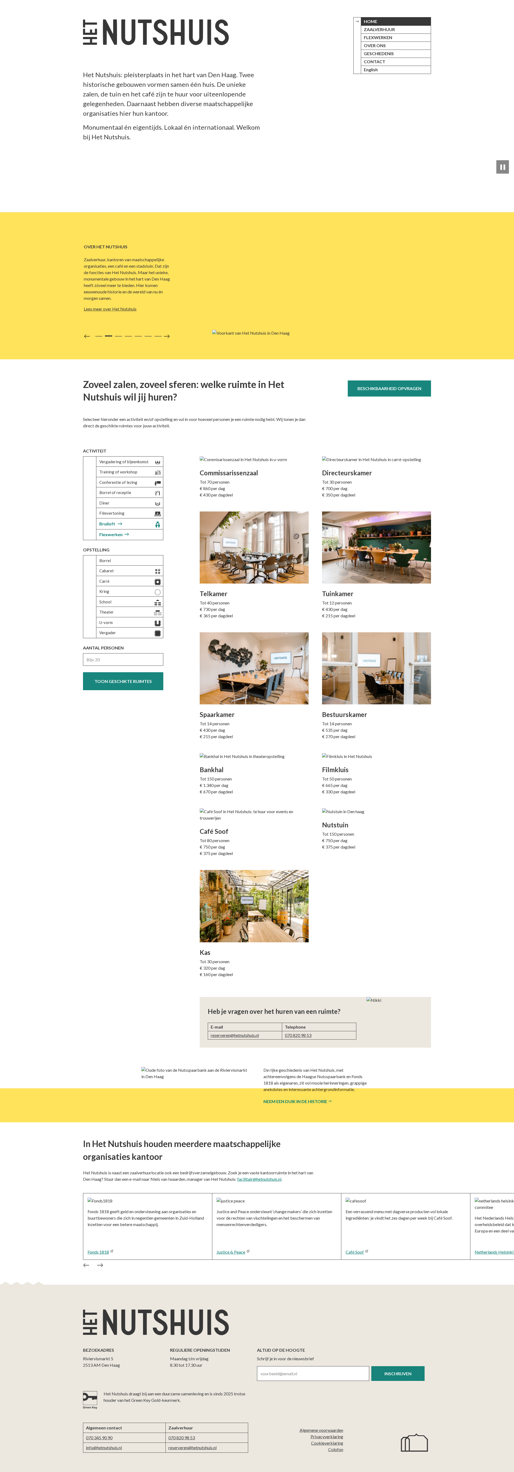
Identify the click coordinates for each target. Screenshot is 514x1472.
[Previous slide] (85, 337)
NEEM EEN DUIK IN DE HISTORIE (295, 1101)
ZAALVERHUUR (379, 29)
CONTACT (374, 61)
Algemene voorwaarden (321, 1430)
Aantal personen (103, 647)
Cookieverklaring (327, 1442)
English (371, 69)
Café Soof (355, 1251)
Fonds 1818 (98, 1251)
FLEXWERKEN (378, 37)
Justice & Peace (231, 1251)
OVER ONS (375, 45)
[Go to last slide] (85, 1266)
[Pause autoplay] (502, 167)
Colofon (335, 1449)
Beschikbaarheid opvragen (389, 388)
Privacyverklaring (327, 1436)
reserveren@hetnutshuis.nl (235, 1035)
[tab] (99, 336)
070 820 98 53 (298, 1035)
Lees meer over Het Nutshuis (110, 308)
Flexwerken (111, 534)
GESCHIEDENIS (379, 53)
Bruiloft (107, 523)
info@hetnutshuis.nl (104, 1447)
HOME (370, 21)
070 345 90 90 (99, 1437)
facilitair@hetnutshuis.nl (259, 1179)
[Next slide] (168, 337)
